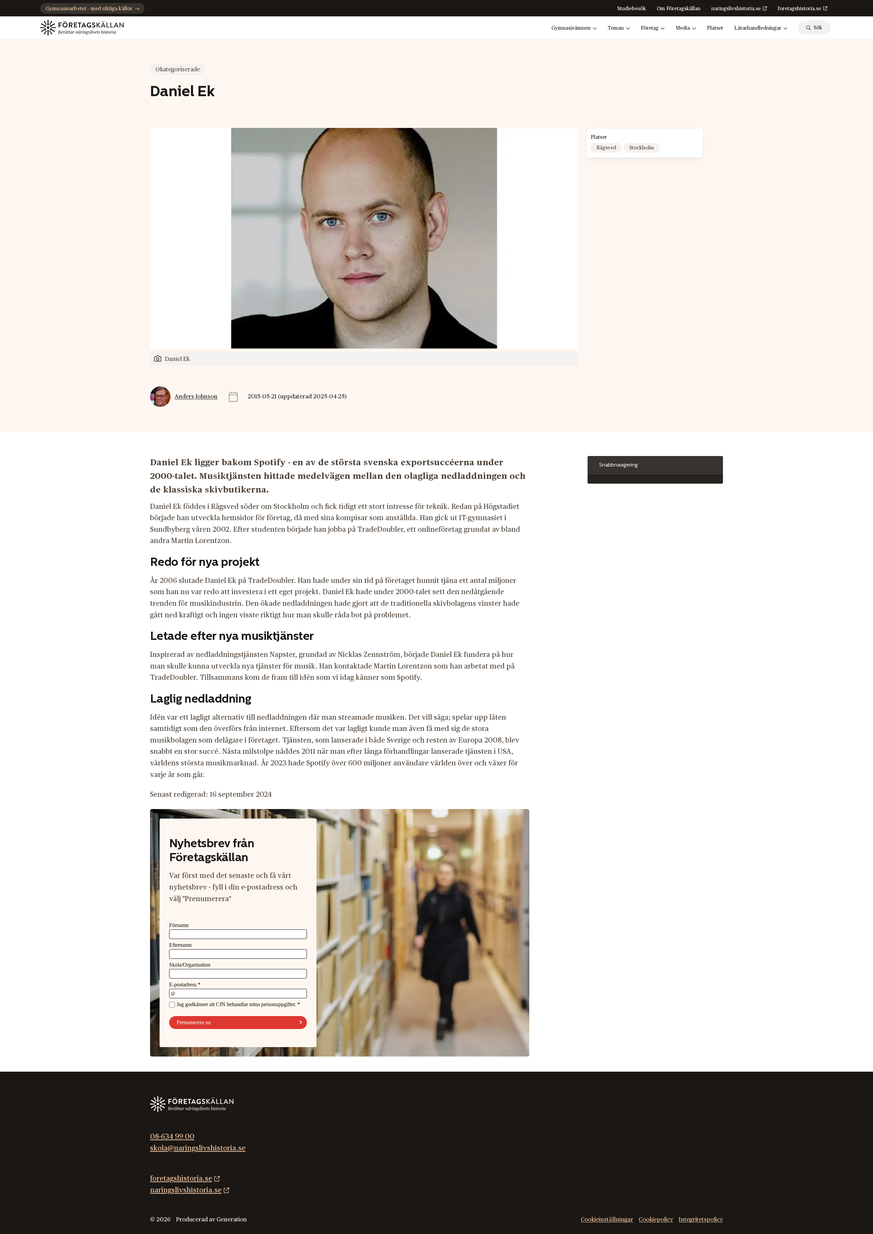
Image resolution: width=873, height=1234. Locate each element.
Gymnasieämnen (571, 28)
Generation (232, 1219)
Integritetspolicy (701, 1219)
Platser (715, 28)
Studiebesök (631, 8)
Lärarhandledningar (757, 28)
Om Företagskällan (678, 8)
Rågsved (606, 147)
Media (683, 28)
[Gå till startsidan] (82, 27)
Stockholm (641, 147)
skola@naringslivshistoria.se (198, 1148)
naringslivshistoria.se (736, 8)
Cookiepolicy (656, 1219)
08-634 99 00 (172, 1136)
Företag (650, 28)
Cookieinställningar (607, 1219)
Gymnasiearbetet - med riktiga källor (89, 8)
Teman (616, 28)
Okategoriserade (178, 69)
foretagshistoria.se (799, 8)
